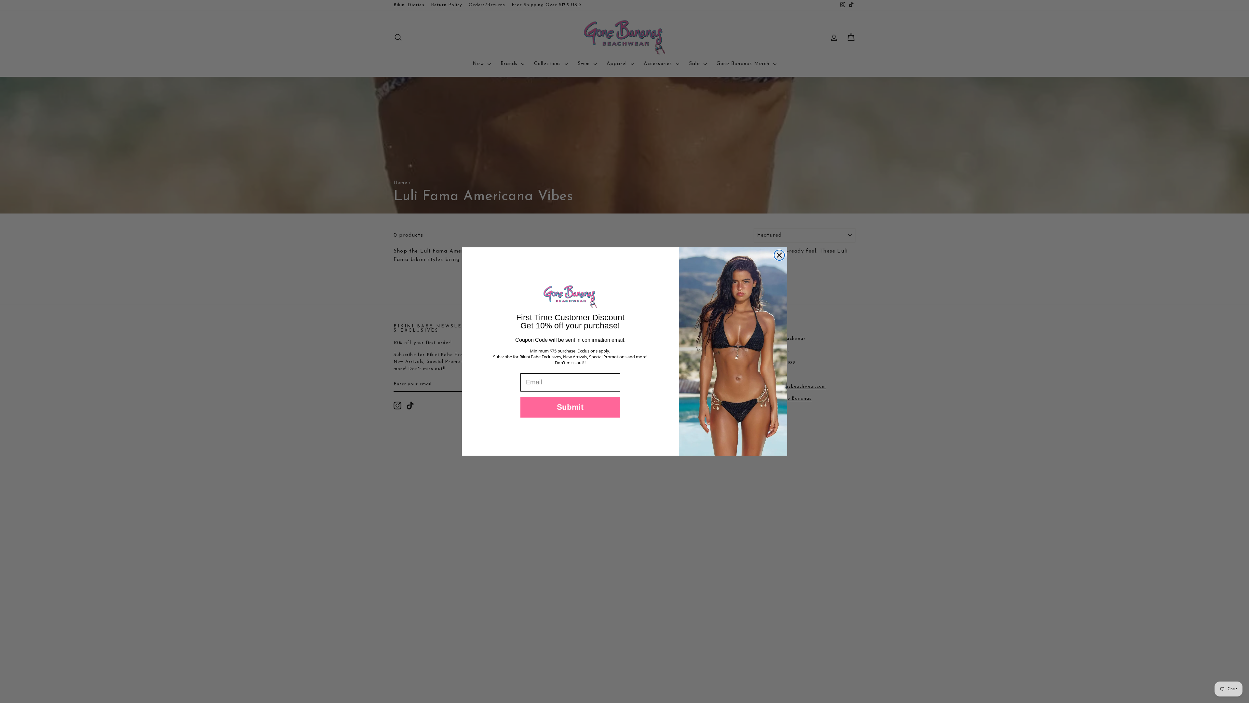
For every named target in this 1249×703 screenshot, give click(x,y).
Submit (570, 407)
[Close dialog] (779, 255)
